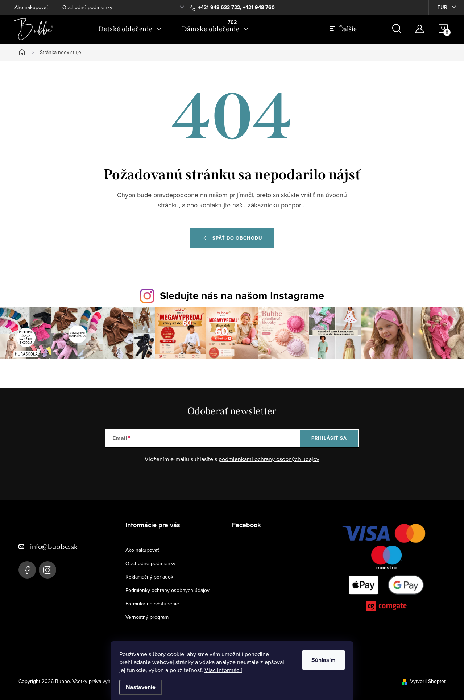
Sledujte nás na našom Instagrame (242, 295)
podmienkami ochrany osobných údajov (269, 459)
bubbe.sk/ (47, 570)
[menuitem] (130, 29)
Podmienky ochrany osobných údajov (167, 590)
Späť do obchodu (237, 238)
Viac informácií (223, 670)
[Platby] (386, 569)
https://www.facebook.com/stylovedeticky (27, 570)
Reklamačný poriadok (149, 576)
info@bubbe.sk (54, 546)
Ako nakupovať (31, 7)
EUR (442, 7)
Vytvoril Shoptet (428, 681)
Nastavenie (141, 687)
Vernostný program (147, 617)
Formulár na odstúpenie (152, 603)
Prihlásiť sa (329, 438)
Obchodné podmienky (87, 7)
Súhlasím (323, 660)
